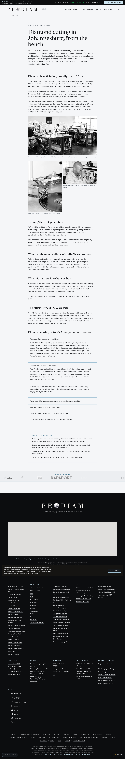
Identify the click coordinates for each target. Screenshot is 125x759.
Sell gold (42, 737)
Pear (31, 596)
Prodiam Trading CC (82, 664)
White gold (33, 619)
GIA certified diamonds (15, 617)
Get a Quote (108, 9)
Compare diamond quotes (61, 589)
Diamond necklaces (14, 614)
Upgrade (95, 737)
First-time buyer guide (60, 642)
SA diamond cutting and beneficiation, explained (48, 445)
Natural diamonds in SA (15, 611)
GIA (54, 674)
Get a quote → (114, 570)
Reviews (104, 737)
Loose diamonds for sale (15, 586)
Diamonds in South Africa (61, 597)
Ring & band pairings (105, 677)
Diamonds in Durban (82, 601)
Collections (11, 651)
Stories (66, 734)
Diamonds (68, 9)
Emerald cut (34, 602)
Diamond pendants (14, 645)
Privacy (67, 740)
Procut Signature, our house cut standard (45, 439)
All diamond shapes (36, 588)
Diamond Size (85, 734)
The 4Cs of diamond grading (41, 457)
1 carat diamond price (60, 608)
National (109, 734)
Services (36, 734)
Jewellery (76, 9)
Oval (31, 593)
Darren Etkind (80, 676)
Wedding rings (12, 603)
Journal (74, 734)
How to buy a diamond (60, 586)
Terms (59, 740)
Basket (52, 740)
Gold (25, 737)
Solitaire (33, 614)
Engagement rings (13, 600)
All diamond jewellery (15, 594)
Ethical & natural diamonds (61, 622)
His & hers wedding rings (106, 680)
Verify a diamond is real (60, 636)
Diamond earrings (13, 640)
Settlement (43, 740)
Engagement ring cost (60, 614)
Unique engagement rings (106, 672)
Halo (31, 617)
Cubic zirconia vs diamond (61, 619)
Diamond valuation (59, 605)
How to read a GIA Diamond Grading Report (46, 451)
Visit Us (98, 9)
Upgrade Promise (15, 737)
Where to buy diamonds (60, 633)
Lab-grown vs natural (60, 616)
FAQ (111, 737)
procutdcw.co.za (79, 313)
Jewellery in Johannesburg (84, 596)
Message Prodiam (10, 755)
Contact (116, 9)
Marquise (33, 608)
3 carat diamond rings (60, 611)
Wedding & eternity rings (16, 648)
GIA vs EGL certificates (60, 625)
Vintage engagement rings (106, 674)
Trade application (79, 740)
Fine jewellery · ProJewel (16, 634)
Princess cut (34, 599)
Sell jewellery (85, 737)
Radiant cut (33, 605)
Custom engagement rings (16, 631)
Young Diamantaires (59, 669)
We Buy (33, 737)
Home (7, 15)
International (97, 734)
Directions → (102, 598)
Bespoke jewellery (14, 608)
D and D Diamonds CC (83, 669)
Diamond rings (12, 597)
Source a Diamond (87, 9)
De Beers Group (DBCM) (61, 672)
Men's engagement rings (106, 669)
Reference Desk (25, 734)
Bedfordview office (14, 628)
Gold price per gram (69, 737)
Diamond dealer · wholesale (17, 625)
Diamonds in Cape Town (83, 599)
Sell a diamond (57, 639)
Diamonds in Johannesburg (84, 588)
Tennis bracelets (13, 637)
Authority (57, 734)
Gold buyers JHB (54, 737)
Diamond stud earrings (15, 643)
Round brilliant (35, 591)
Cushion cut (34, 611)
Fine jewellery (12, 606)
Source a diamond (13, 654)
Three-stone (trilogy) (37, 622)
